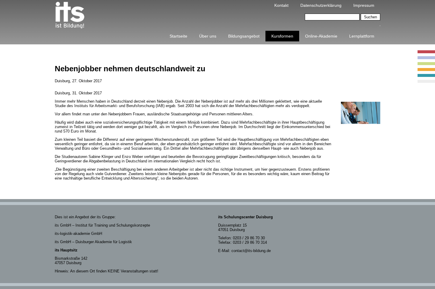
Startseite (178, 36)
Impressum (363, 5)
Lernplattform (361, 36)
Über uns (207, 36)
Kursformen (282, 36)
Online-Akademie (321, 36)
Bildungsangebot (244, 36)
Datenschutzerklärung (320, 5)
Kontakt (281, 5)
